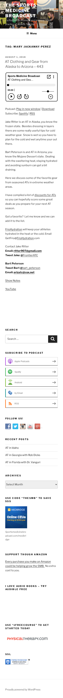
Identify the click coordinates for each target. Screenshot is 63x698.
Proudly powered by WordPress (22, 689)
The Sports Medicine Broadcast (21, 10)
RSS (32, 113)
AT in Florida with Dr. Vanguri (22, 462)
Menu (33, 33)
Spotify (23, 113)
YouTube (10, 289)
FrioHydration (13, 229)
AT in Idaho (12, 447)
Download (48, 109)
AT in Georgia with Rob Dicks (22, 455)
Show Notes (12, 280)
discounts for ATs (45, 195)
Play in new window (28, 109)
